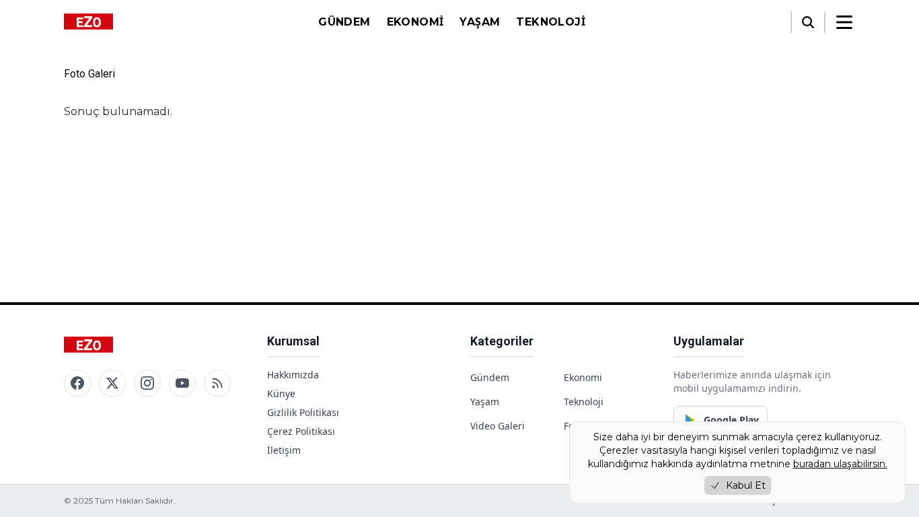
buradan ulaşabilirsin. (840, 464)
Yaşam (479, 21)
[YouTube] (182, 383)
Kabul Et (746, 485)
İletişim (284, 450)
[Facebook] (77, 383)
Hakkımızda (293, 374)
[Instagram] (147, 383)
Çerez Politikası (301, 431)
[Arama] (808, 22)
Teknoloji (550, 21)
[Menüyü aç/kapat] (844, 22)
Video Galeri (497, 425)
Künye (281, 393)
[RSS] (217, 383)
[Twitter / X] (112, 383)
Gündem (344, 21)
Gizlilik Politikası (303, 412)
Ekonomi (415, 21)
